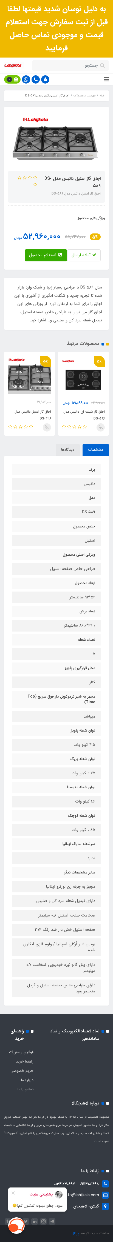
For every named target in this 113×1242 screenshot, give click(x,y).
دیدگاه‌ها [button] (67, 450)
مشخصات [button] (95, 450)
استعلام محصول (43, 255)
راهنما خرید (24, 1061)
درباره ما (27, 1080)
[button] (45, 79)
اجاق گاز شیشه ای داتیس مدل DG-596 (84, 415)
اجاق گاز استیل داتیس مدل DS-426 (33, 415)
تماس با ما (25, 1089)
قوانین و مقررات (21, 1052)
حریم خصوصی (21, 1071)
